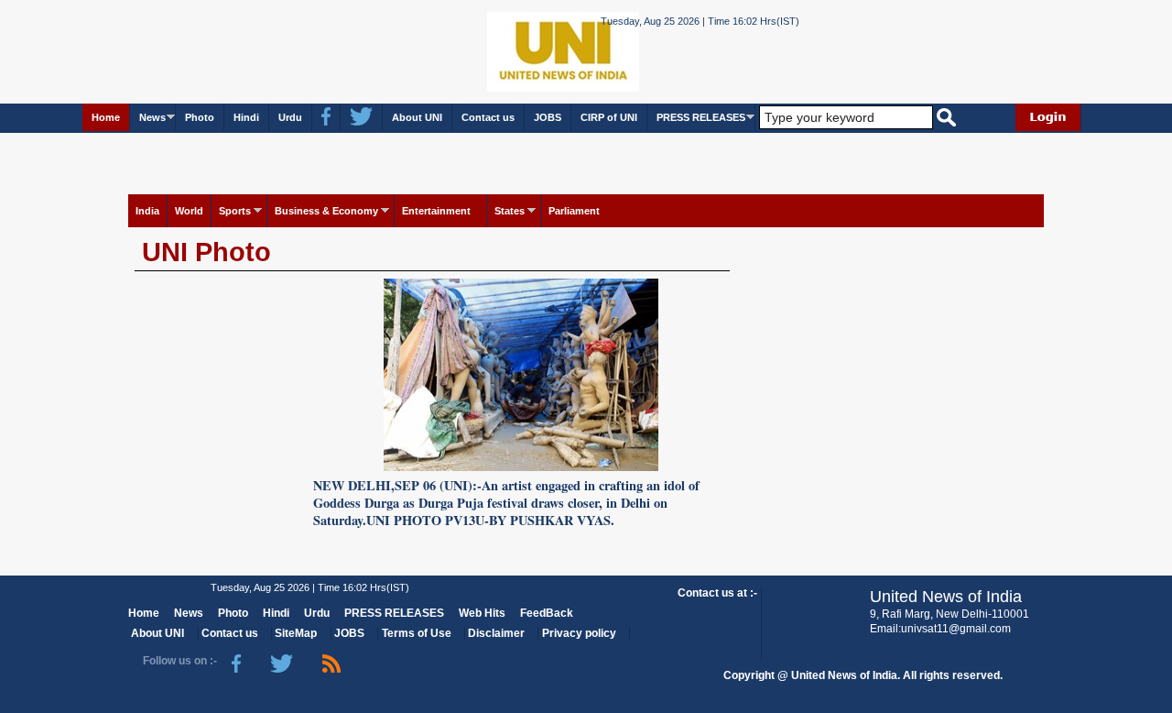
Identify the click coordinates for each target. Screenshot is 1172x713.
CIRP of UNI (609, 117)
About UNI (417, 117)
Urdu (290, 117)
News (152, 117)
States (509, 210)
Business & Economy (326, 210)
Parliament (574, 210)
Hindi (246, 117)
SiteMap (296, 633)
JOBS (547, 117)
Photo (199, 117)
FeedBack (546, 613)
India (147, 210)
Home (106, 117)
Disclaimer (496, 633)
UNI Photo (206, 252)
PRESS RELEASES (701, 117)
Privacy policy (579, 633)
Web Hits (482, 613)
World (189, 210)
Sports (235, 210)
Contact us (488, 117)
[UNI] (512, 51)
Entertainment (436, 210)
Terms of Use (416, 633)
